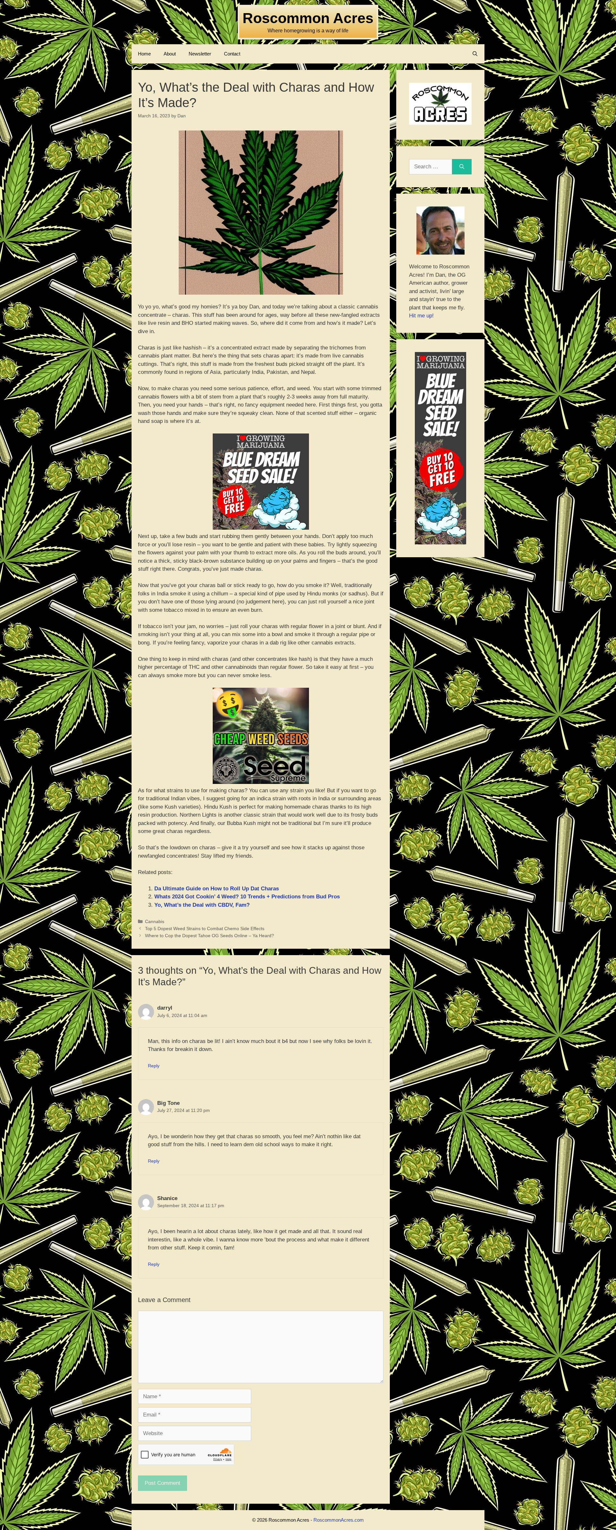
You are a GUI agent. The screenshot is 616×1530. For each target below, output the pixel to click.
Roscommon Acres (308, 18)
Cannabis (154, 921)
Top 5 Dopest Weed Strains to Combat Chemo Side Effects (204, 928)
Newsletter (200, 53)
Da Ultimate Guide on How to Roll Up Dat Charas (216, 889)
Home (144, 53)
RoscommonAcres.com (338, 1520)
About (170, 53)
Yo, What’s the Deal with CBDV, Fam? (202, 905)
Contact (232, 53)
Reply (153, 1065)
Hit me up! (421, 316)
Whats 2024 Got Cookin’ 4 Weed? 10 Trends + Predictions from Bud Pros (247, 897)
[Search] (462, 166)
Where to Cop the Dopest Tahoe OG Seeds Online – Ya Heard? (209, 935)
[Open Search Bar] (475, 53)
